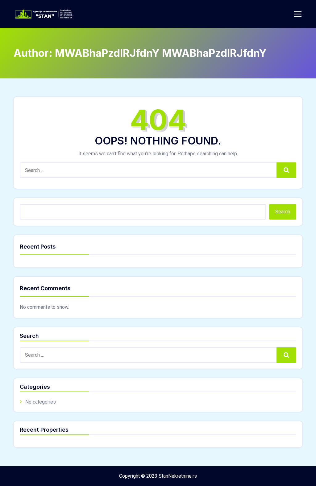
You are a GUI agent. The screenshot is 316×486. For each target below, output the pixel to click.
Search (286, 170)
